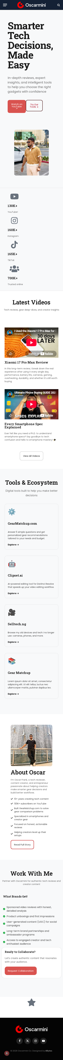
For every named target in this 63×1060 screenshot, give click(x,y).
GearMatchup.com (22, 523)
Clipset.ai (15, 575)
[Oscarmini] (31, 5)
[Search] (58, 5)
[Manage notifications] (6, 1053)
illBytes (48, 1050)
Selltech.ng (17, 624)
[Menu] (5, 5)
